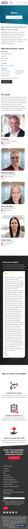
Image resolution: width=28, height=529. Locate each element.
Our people (6, 470)
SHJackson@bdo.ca (7, 176)
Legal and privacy (8, 484)
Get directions (6, 81)
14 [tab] (23, 357)
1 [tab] (4, 357)
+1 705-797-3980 (9, 66)
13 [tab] (22, 357)
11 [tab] (19, 357)
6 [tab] (11, 357)
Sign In (19, 2)
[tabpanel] (14, 314)
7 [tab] (13, 357)
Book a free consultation (14, 17)
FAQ (4, 473)
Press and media (7, 477)
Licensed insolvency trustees (11, 486)
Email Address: (6, 496)
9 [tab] (16, 357)
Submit (5, 508)
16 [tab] (12, 359)
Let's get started (14, 458)
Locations (6, 468)
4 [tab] (8, 357)
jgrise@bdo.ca (6, 143)
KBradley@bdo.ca (6, 210)
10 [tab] (17, 357)
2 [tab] (5, 357)
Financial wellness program (10, 482)
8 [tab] (14, 357)
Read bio (3, 145)
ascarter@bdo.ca (6, 244)
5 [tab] (10, 357)
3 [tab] (7, 357)
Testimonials (6, 475)
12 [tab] (20, 357)
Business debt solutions (9, 479)
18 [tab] (15, 359)
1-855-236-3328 (7, 466)
